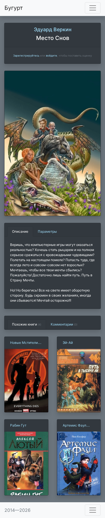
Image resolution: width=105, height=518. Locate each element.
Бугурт (13, 8)
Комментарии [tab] (64, 324)
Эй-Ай (68, 342)
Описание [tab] (20, 231)
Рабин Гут (18, 425)
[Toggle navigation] (93, 8)
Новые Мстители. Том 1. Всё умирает (25, 342)
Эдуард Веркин (52, 29)
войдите (51, 55)
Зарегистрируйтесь (26, 55)
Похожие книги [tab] (26, 324)
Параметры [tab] (47, 231)
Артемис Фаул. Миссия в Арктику (77, 425)
